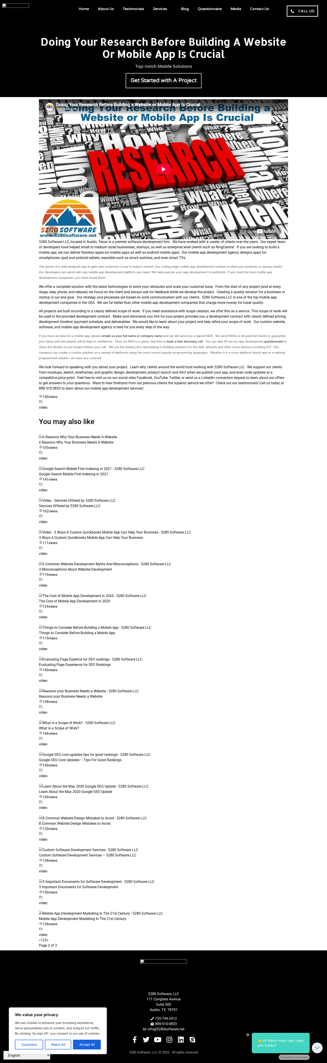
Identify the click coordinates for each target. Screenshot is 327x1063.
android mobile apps (163, 252)
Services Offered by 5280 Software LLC (69, 506)
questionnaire (273, 341)
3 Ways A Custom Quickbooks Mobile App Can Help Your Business (91, 537)
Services (160, 9)
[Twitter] (146, 1039)
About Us (106, 9)
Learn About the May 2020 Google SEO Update (75, 792)
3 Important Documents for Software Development (78, 887)
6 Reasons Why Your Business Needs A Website (76, 442)
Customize (29, 1044)
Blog (185, 9)
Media (236, 9)
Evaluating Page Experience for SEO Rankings (75, 665)
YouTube (161, 378)
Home (84, 9)
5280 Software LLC (54, 242)
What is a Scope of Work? (59, 728)
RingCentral (225, 247)
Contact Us (259, 9)
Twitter (174, 378)
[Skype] (192, 1039)
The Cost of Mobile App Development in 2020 (74, 601)
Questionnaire (210, 9)
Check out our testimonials (237, 383)
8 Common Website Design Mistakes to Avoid (74, 823)
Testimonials (133, 9)
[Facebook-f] (134, 1039)
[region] (58, 1030)
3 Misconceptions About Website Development (75, 569)
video (43, 407)
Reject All (58, 1044)
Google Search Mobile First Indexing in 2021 (73, 474)
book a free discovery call (185, 341)
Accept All (87, 1044)
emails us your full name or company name (132, 336)
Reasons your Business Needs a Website (70, 696)
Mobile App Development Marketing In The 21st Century (82, 919)
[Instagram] (169, 1039)
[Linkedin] (181, 1039)
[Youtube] (157, 1039)
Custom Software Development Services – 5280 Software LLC (87, 855)
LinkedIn (208, 378)
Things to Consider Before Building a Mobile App (77, 633)
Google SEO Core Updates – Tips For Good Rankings (80, 760)
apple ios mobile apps (112, 252)
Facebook (144, 378)
